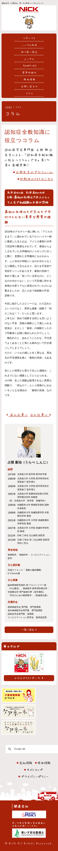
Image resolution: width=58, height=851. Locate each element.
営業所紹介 (29, 72)
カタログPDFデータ (27, 677)
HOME (9, 107)
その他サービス (30, 65)
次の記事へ (39, 414)
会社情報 (25, 762)
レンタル (29, 59)
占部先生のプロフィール (34, 171)
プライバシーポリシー (35, 776)
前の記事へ (18, 414)
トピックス (30, 38)
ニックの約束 (29, 45)
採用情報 (30, 79)
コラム (29, 93)
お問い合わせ (29, 86)
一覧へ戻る (28, 629)
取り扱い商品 (29, 52)
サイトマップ (35, 769)
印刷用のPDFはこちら (36, 178)
